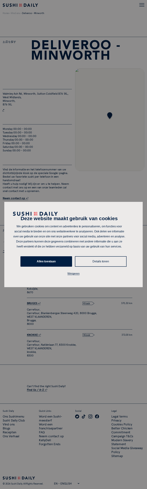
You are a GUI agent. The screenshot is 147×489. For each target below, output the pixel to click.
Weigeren (73, 273)
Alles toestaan (46, 261)
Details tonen (101, 261)
